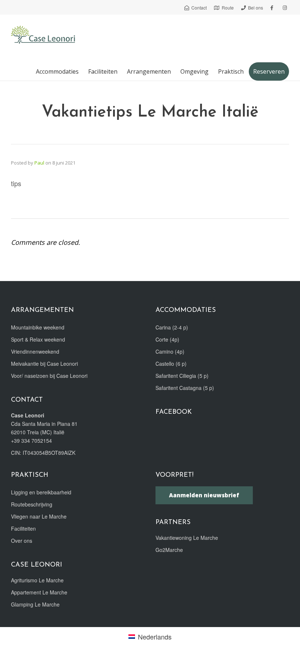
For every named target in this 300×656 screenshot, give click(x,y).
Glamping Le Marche (35, 604)
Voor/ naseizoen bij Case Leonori (49, 375)
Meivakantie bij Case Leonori (44, 363)
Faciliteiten (102, 71)
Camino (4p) (169, 351)
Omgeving (194, 71)
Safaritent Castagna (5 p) (184, 387)
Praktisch (231, 71)
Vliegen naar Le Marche (39, 516)
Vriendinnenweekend (35, 351)
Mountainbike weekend (37, 327)
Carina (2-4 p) (171, 327)
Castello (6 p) (171, 363)
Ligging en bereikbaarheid (41, 492)
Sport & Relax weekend (38, 339)
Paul (39, 162)
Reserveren (269, 71)
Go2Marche (169, 549)
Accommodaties (57, 71)
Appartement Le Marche (39, 592)
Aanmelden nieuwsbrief (204, 495)
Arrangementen (149, 71)
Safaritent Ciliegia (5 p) (182, 375)
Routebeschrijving (31, 504)
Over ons (21, 540)
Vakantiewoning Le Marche (186, 537)
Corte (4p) (167, 339)
